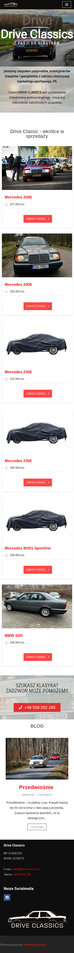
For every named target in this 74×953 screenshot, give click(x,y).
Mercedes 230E (18, 372)
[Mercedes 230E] (37, 343)
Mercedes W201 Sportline (28, 548)
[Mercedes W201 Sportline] (37, 519)
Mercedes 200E (18, 197)
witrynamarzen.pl (35, 945)
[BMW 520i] (37, 606)
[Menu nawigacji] (66, 4)
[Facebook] (7, 897)
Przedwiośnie (37, 787)
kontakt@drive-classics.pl (25, 869)
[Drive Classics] (10, 5)
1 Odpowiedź (44, 795)
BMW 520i (14, 635)
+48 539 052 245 (22, 874)
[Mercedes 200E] (37, 168)
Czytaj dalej (37, 826)
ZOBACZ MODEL (37, 218)
